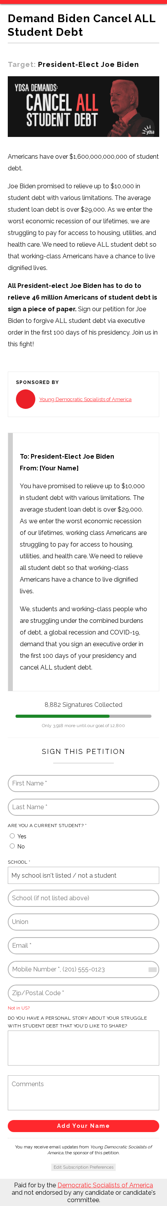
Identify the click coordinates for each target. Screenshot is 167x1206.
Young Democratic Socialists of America (85, 399)
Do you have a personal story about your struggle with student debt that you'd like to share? (77, 1022)
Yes (21, 836)
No (21, 846)
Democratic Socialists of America (105, 1185)
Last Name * (27, 802)
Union (20, 917)
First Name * (27, 778)
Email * (21, 940)
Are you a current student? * (47, 825)
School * (19, 862)
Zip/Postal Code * (34, 988)
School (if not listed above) (48, 893)
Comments (25, 1079)
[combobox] (152, 969)
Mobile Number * (33, 964)
